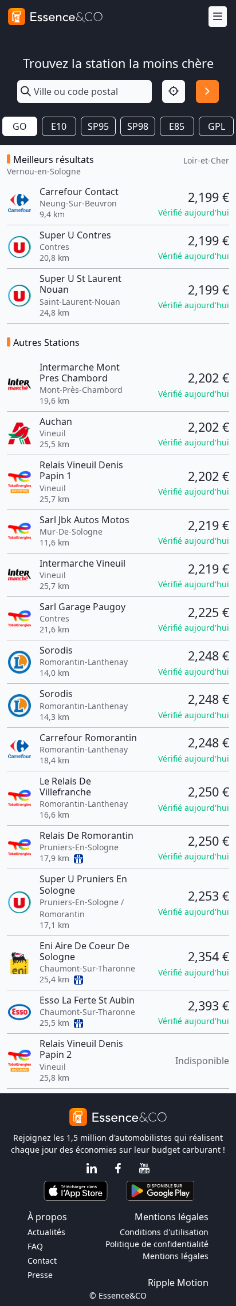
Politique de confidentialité (157, 1244)
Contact (42, 1260)
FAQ (35, 1246)
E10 (58, 126)
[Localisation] (173, 91)
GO (20, 126)
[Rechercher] (207, 91)
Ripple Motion (178, 1282)
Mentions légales (176, 1256)
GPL (216, 126)
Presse (40, 1274)
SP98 (137, 126)
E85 (176, 126)
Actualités (46, 1232)
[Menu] (218, 16)
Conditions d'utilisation (164, 1232)
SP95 (98, 126)
